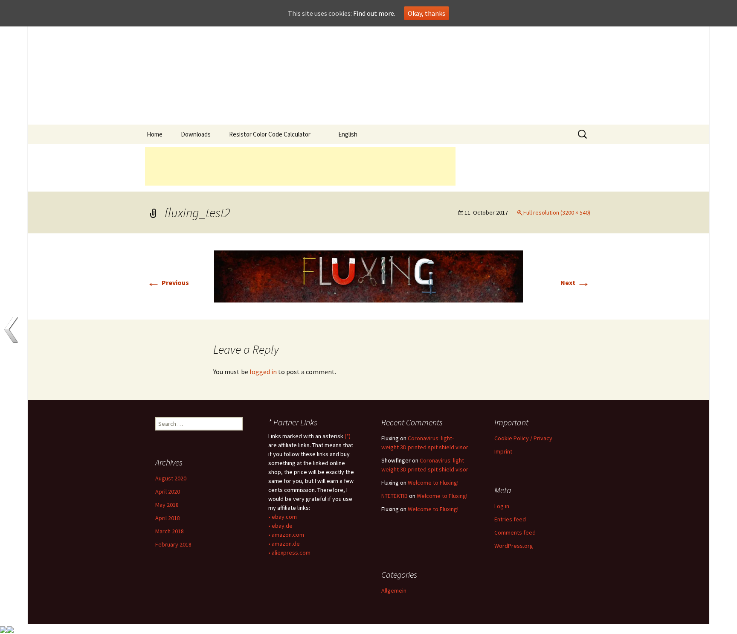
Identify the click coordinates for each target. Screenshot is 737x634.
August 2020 (170, 478)
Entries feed (510, 519)
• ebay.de (280, 525)
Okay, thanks (426, 13)
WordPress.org (513, 546)
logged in (263, 371)
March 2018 (169, 531)
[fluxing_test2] (368, 275)
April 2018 (167, 518)
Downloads (196, 134)
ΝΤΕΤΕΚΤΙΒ (394, 496)
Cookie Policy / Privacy (523, 438)
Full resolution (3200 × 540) (556, 212)
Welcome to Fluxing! (433, 482)
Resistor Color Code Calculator (269, 134)
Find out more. (374, 13)
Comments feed (515, 532)
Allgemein (393, 590)
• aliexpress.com (289, 552)
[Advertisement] (300, 166)
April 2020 (167, 491)
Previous (168, 282)
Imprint (503, 451)
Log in (501, 506)
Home (154, 134)
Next (575, 282)
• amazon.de (284, 543)
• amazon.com (286, 534)
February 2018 (173, 544)
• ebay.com (282, 517)
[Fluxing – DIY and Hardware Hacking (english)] (368, 75)
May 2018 (167, 505)
